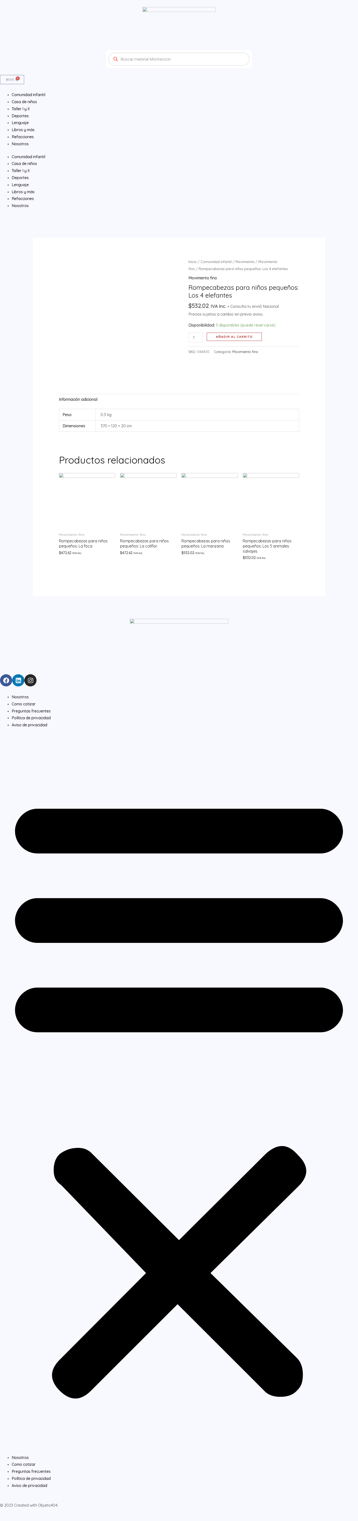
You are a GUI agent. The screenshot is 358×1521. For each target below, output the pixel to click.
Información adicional (78, 399)
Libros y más (23, 191)
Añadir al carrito (234, 336)
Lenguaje (20, 184)
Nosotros (20, 205)
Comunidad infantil (28, 156)
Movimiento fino (202, 277)
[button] (179, 1094)
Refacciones (23, 198)
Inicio (192, 261)
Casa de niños (24, 163)
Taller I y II (20, 170)
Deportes (20, 177)
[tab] (78, 399)
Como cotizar (24, 703)
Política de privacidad (31, 717)
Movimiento (245, 261)
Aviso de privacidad (29, 724)
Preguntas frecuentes (31, 711)
